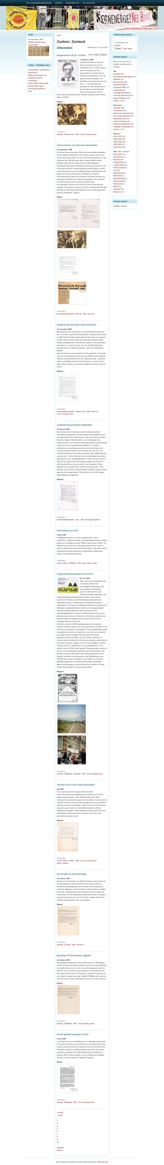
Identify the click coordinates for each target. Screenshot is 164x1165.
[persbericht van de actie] (68, 1014)
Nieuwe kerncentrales (121, 113)
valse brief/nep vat (120, 98)
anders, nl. (117, 129)
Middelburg (72, 563)
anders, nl (117, 101)
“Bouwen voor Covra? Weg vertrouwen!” (76, 785)
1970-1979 (117, 136)
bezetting (60, 774)
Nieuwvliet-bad (119, 178)
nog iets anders (62, 563)
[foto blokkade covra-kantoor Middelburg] (72, 764)
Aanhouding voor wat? (67, 530)
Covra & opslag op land (88, 134)
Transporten (118, 110)
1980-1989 (117, 139)
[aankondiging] (68, 228)
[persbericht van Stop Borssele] (68, 851)
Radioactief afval (119, 119)
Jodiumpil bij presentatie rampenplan (74, 425)
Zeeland (71, 861)
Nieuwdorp (76, 774)
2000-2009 (117, 144)
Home (59, 35)
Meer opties (127, 48)
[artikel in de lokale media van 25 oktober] (72, 304)
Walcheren (117, 192)
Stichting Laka (102, 1162)
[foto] (68, 935)
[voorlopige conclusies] (68, 279)
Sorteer (91, 55)
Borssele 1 (91, 314)
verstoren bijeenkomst (121, 95)
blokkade (60, 134)
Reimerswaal (118, 181)
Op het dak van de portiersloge (71, 874)
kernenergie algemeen (92, 520)
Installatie (117, 108)
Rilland (115, 186)
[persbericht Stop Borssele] (68, 510)
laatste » (60, 1150)
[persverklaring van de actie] (68, 1093)
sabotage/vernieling (120, 93)
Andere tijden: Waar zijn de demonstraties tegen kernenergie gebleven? (38, 86)
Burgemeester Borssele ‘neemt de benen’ (77, 325)
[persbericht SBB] (68, 402)
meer (30, 91)
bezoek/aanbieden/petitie (65, 314)
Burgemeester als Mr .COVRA (71, 55)
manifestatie (118, 90)
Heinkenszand (69, 134)
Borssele (78, 314)
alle (119, 151)
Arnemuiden (118, 154)
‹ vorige (60, 1115)
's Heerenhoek (118, 165)
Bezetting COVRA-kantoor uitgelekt (74, 955)
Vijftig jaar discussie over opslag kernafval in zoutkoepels (37, 77)
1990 (82, 520)
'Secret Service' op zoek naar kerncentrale (77, 145)
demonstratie (118, 82)
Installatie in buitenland (122, 127)
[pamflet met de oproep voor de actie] (68, 702)
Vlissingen (117, 189)
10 (58, 1142)
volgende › (61, 1147)
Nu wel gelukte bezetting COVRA (73, 1034)
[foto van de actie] (72, 125)
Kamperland (118, 157)
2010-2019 (117, 147)
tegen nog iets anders (89, 563)
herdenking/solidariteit (121, 124)
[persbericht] (89, 228)
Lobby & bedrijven (120, 121)
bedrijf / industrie (62, 863)
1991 (75, 1102)
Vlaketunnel (117, 184)
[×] (114, 206)
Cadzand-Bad (118, 162)
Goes (77, 520)
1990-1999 (117, 142)
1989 (77, 134)
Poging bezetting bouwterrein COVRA (75, 574)
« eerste (60, 1113)
